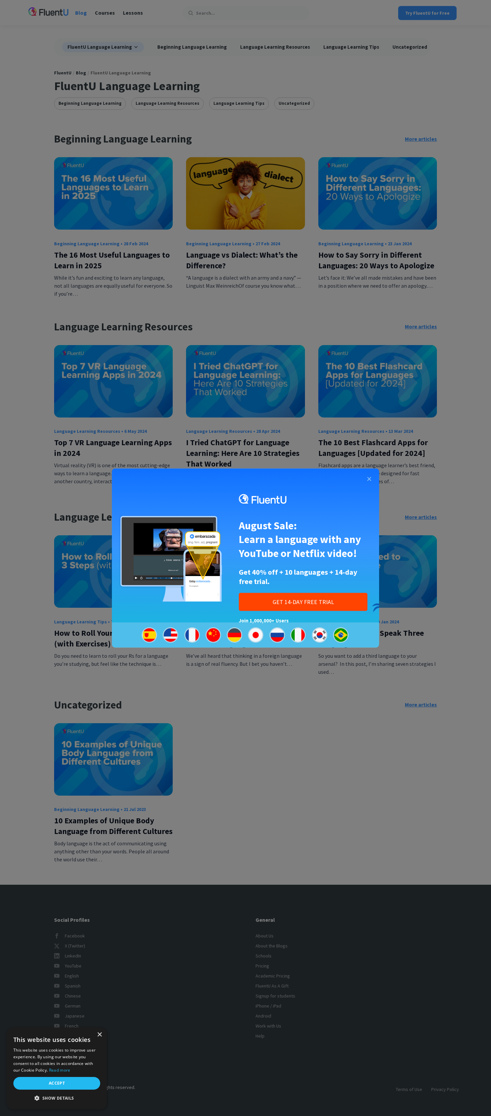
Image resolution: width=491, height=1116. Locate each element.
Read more (59, 1070)
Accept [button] (57, 1083)
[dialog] (57, 1068)
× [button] (99, 1034)
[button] (56, 1098)
